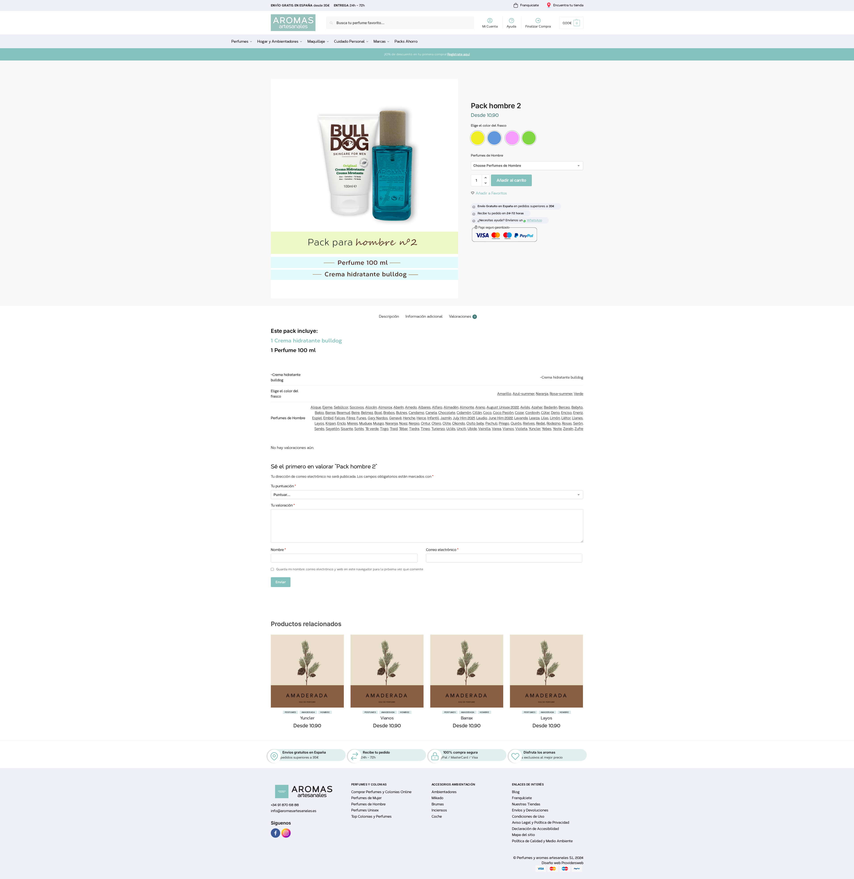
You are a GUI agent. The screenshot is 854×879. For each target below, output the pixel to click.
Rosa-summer (561, 394)
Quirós (516, 423)
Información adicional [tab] (424, 316)
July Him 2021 (464, 418)
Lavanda (521, 418)
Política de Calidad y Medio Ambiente (542, 841)
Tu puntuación (283, 486)
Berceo (564, 407)
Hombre (325, 712)
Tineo (425, 429)
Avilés (525, 407)
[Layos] (546, 671)
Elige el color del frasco (488, 125)
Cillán (477, 413)
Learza (534, 418)
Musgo (378, 423)
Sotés (359, 429)
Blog (516, 792)
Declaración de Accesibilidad (535, 829)
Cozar (519, 413)
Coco (487, 413)
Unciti (461, 429)
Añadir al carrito (511, 180)
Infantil (433, 418)
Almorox (385, 407)
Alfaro (437, 407)
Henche (409, 418)
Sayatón (332, 429)
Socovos (357, 407)
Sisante (347, 429)
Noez (403, 423)
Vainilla (484, 429)
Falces (340, 418)
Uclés (450, 429)
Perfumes (290, 712)
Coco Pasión (503, 413)
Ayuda (511, 26)
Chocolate (446, 413)
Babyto (577, 407)
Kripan (331, 423)
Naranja (542, 394)
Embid (328, 418)
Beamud (343, 413)
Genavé (395, 418)
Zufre (578, 429)
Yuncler (535, 429)
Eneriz (578, 413)
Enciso (566, 413)
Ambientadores (444, 792)
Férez (351, 418)
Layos (319, 423)
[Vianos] (387, 671)
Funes (361, 418)
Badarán (550, 407)
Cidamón (464, 413)
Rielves (529, 423)
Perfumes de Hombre (487, 155)
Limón (555, 418)
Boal (378, 413)
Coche (437, 816)
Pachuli (491, 423)
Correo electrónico (442, 550)
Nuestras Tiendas (526, 804)
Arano (480, 407)
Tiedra (414, 429)
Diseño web (552, 863)
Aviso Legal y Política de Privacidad (540, 823)
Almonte (467, 407)
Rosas (567, 423)
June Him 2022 (501, 418)
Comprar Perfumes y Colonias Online (381, 792)
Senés (319, 429)
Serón (578, 423)
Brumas (438, 804)
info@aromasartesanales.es (293, 811)
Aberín (398, 407)
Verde (578, 394)
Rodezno (554, 423)
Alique (316, 407)
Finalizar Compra (538, 26)
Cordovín (532, 413)
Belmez (367, 413)
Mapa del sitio (523, 835)
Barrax (330, 413)
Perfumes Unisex (364, 810)
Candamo (416, 413)
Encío (341, 423)
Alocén (371, 407)
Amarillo (504, 394)
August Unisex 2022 (503, 407)
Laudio (481, 418)
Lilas (545, 418)
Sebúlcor (341, 407)
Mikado (437, 798)
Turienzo (438, 429)
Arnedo (411, 407)
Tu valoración (283, 505)
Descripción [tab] (389, 316)
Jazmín (445, 418)
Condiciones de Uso (528, 816)
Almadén (451, 407)
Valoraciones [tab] (462, 316)
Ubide (472, 429)
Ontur (425, 423)
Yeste (557, 429)
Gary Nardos (378, 418)
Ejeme (327, 407)
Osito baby (475, 423)
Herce (421, 418)
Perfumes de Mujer (366, 798)
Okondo (458, 423)
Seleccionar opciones (307, 736)
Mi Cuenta (490, 26)
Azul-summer (524, 394)
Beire (355, 413)
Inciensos (439, 810)
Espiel (317, 418)
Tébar (403, 429)
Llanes (577, 418)
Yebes (546, 429)
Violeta (521, 429)
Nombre (278, 550)
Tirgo (384, 429)
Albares (424, 407)
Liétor (566, 418)
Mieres (352, 423)
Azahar (537, 407)
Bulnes (401, 413)
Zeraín (568, 429)
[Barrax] (466, 671)
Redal (540, 423)
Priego (504, 423)
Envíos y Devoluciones (530, 810)
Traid (394, 429)
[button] (571, 23)
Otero (436, 423)
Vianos (508, 429)
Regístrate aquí (458, 54)
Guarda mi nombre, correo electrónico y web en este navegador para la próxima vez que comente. (350, 569)
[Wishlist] (337, 657)
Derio (555, 413)
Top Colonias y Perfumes (371, 816)
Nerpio (414, 423)
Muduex (365, 423)
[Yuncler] (307, 671)
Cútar (545, 413)
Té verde (372, 429)
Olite (447, 423)
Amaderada (308, 712)
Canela (431, 413)
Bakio (319, 413)
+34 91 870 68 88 (285, 805)
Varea (496, 429)
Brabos (389, 413)
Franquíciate (522, 798)
